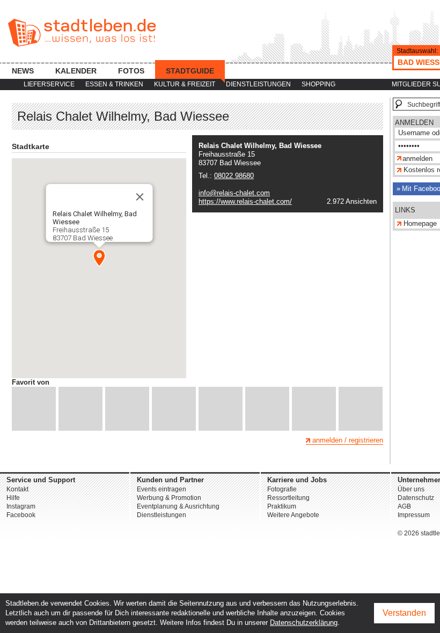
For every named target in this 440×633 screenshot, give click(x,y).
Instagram (20, 506)
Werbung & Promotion (169, 498)
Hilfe (13, 498)
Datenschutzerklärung (304, 623)
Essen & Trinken (114, 84)
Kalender (76, 71)
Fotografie (282, 489)
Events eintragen (161, 489)
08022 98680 (234, 176)
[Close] (139, 197)
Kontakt (17, 489)
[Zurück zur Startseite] (82, 33)
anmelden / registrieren (347, 440)
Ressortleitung (288, 498)
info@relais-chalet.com (234, 193)
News (23, 71)
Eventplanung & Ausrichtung (178, 506)
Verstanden (404, 612)
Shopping (318, 84)
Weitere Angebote (293, 515)
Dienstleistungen (258, 84)
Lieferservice (49, 84)
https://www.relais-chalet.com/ (245, 201)
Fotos (131, 71)
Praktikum (281, 506)
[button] (99, 258)
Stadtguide (190, 71)
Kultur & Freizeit (184, 84)
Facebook (20, 515)
